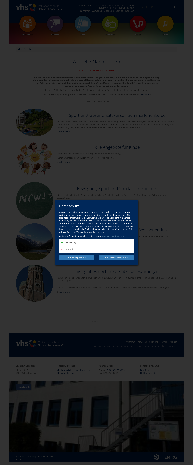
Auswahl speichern (77, 257)
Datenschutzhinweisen (113, 236)
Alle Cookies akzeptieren (116, 257)
